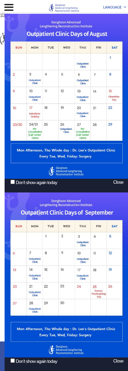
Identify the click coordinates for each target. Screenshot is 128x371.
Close (118, 182)
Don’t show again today (36, 182)
